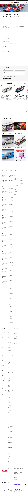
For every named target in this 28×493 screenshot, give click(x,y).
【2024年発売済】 (10, 316)
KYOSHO (15, 189)
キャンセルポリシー (17, 491)
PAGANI (3, 365)
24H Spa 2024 (10, 437)
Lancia (3, 355)
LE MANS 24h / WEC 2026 (10, 357)
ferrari (5, 59)
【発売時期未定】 (4, 188)
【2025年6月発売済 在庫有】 (10, 283)
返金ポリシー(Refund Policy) (23, 473)
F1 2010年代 (9, 342)
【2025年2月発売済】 (10, 307)
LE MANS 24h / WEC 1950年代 (10, 391)
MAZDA (21, 178)
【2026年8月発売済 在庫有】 (6, 133)
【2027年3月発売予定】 (4, 197)
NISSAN (21, 173)
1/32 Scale (15, 336)
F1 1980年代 (9, 347)
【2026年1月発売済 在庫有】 (10, 247)
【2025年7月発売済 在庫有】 (10, 278)
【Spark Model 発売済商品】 (10, 173)
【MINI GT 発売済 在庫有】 (10, 193)
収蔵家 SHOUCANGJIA (16, 187)
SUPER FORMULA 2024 (10, 427)
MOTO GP (9, 456)
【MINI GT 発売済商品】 (10, 190)
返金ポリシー (15, 477)
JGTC (8, 420)
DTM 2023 (9, 451)
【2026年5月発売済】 (10, 229)
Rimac (2, 394)
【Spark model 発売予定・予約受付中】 (4, 171)
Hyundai (3, 352)
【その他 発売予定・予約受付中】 (4, 186)
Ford (2, 350)
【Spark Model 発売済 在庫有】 (10, 176)
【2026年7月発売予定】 (4, 218)
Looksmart (8, 59)
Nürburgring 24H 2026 (10, 443)
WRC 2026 (9, 397)
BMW (2, 340)
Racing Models (7, 490)
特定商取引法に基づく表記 (12, 491)
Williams (3, 375)
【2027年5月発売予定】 (4, 192)
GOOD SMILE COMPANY (16, 179)
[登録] (12, 484)
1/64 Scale (15, 331)
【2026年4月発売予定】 (4, 225)
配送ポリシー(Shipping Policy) (22, 470)
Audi (2, 337)
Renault (3, 368)
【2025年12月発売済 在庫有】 (10, 253)
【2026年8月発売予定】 (4, 215)
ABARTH (3, 385)
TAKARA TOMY (16, 185)
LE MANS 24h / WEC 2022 (10, 368)
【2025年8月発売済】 (10, 276)
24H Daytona (9, 463)
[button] (1, 2)
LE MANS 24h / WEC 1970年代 (10, 386)
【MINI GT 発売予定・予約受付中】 (4, 178)
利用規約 (19, 490)
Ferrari (2, 347)
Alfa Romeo (3, 332)
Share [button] (5, 20)
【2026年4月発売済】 (10, 235)
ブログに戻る (15, 62)
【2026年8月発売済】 (10, 214)
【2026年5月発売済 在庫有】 (18, 147)
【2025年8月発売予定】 (4, 246)
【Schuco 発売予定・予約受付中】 (4, 176)
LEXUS (21, 170)
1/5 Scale (15, 343)
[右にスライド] (15, 114)
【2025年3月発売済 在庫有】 (10, 299)
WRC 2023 (9, 402)
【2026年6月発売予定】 (4, 220)
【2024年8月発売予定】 (4, 272)
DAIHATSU (21, 183)
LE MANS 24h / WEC (10, 355)
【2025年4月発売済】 (10, 296)
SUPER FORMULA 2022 (10, 432)
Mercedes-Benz (4, 362)
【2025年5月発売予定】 (4, 254)
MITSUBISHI (21, 180)
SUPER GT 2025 (10, 407)
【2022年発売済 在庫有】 (10, 323)
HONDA (21, 175)
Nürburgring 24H (10, 440)
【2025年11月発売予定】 (4, 238)
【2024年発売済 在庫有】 (10, 314)
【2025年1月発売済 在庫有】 (10, 309)
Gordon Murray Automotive (4, 390)
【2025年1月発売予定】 (4, 261)
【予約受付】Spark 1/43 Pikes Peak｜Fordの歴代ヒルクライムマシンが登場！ (19, 95)
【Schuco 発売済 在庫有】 (10, 186)
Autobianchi (3, 378)
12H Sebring (9, 461)
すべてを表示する (25, 83)
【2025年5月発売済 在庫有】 (10, 289)
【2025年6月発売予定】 (4, 251)
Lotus (2, 388)
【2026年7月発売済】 (10, 219)
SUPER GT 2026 (10, 405)
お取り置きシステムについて (17, 479)
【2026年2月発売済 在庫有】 (10, 242)
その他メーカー (16, 194)
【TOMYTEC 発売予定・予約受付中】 (4, 181)
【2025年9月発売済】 (10, 271)
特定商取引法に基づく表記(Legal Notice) (16, 473)
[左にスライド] (12, 114)
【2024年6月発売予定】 (4, 277)
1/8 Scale (15, 341)
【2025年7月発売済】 (10, 281)
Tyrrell (2, 373)
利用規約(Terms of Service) (16, 470)
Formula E (9, 458)
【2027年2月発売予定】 (4, 200)
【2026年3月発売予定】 (4, 228)
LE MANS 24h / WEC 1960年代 (10, 388)
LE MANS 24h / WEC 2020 (10, 373)
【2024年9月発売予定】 (4, 269)
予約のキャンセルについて (23, 475)
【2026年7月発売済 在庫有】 (18, 133)
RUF (2, 370)
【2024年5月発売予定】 (4, 279)
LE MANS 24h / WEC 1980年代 (10, 383)
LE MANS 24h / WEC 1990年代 (10, 381)
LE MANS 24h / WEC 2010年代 (10, 375)
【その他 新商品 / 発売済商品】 (10, 206)
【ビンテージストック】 (10, 209)
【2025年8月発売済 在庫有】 (10, 273)
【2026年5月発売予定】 (4, 223)
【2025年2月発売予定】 (4, 259)
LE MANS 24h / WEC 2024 (10, 363)
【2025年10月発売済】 (10, 265)
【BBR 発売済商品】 (10, 204)
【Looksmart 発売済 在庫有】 (10, 181)
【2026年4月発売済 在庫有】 (6, 162)
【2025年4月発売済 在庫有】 (10, 294)
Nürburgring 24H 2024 (10, 448)
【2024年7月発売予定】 (4, 274)
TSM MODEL (15, 191)
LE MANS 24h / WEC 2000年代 (10, 378)
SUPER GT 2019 (10, 417)
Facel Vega (3, 392)
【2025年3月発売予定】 (4, 256)
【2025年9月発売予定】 (4, 243)
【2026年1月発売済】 (10, 250)
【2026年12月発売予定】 (4, 205)
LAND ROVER (3, 357)
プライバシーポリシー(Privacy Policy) (16, 475)
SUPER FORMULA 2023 (10, 429)
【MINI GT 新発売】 (10, 188)
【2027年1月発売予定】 (4, 202)
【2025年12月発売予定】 (4, 236)
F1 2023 (9, 335)
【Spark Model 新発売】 (10, 171)
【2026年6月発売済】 (10, 224)
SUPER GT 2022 (10, 412)
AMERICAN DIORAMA (15, 181)
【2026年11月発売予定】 (4, 207)
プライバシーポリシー (16, 490)
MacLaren (3, 360)
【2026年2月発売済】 (10, 245)
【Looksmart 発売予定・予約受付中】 (4, 173)
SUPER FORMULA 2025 (10, 424)
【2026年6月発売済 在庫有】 (6, 147)
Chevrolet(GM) (4, 345)
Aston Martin (3, 335)
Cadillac (3, 380)
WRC (8, 395)
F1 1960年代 (9, 350)
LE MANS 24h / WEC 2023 (10, 365)
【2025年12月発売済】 (10, 255)
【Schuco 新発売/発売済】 (10, 183)
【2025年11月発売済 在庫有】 (10, 258)
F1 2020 (9, 340)
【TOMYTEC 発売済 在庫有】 (10, 200)
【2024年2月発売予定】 (4, 282)
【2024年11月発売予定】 (4, 264)
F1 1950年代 (9, 352)
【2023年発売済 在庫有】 (10, 318)
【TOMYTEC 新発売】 (10, 195)
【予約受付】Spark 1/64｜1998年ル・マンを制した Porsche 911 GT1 (6, 95)
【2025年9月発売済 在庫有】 (10, 268)
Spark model (15, 170)
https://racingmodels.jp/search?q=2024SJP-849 (10, 43)
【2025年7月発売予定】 (4, 248)
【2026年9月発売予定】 (4, 212)
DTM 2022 (9, 453)
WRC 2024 (9, 400)
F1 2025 (9, 332)
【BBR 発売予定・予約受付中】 (4, 183)
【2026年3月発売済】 (10, 240)
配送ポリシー (22, 490)
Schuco (15, 173)
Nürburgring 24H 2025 (10, 445)
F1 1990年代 (9, 345)
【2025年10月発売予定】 (4, 241)
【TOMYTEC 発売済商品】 (10, 198)
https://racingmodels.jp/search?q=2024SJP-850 (10, 48)
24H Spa (9, 435)
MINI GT (15, 175)
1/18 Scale (15, 338)
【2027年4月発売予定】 (4, 194)
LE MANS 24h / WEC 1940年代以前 (10, 393)
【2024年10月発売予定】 (4, 266)
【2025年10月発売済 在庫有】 (10, 263)
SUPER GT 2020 (10, 415)
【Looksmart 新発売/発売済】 (10, 178)
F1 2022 (9, 337)
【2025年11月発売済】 (10, 260)
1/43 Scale (15, 333)
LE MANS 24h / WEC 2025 (10, 360)
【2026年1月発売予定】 (4, 233)
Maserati (3, 383)
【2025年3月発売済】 (10, 301)
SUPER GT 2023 (10, 410)
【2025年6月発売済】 (10, 286)
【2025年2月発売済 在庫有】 (10, 304)
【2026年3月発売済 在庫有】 (18, 162)
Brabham (3, 342)
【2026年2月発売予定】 (4, 230)
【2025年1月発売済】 (10, 312)
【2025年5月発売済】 (10, 291)
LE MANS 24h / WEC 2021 (10, 370)
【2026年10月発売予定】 (4, 210)
